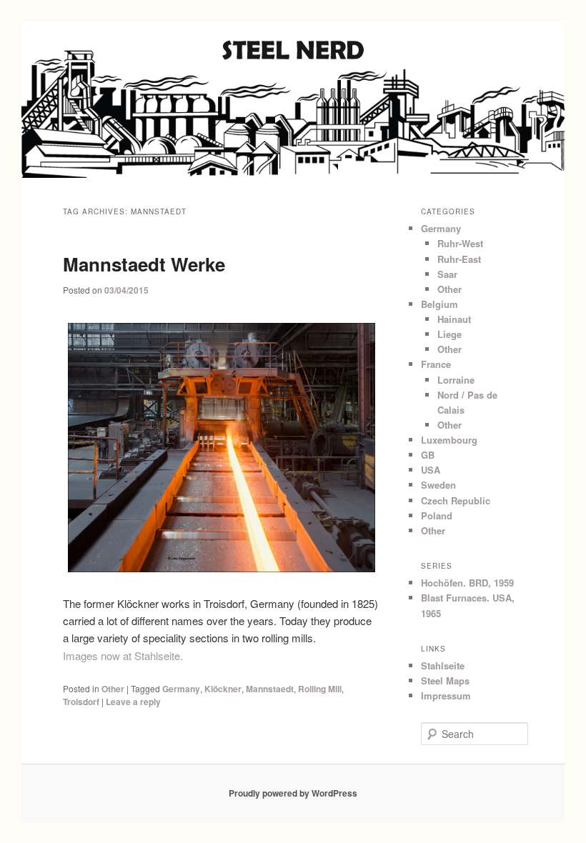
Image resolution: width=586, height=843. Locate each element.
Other (112, 688)
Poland (436, 515)
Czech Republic (455, 500)
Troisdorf (81, 701)
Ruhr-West (460, 243)
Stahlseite (443, 665)
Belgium (439, 304)
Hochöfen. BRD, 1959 (467, 582)
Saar (447, 274)
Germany (181, 688)
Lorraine (456, 379)
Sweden (438, 485)
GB (427, 455)
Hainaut (454, 319)
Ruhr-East (459, 259)
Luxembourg (449, 440)
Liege (449, 334)
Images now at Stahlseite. (123, 655)
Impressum (446, 695)
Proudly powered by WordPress (293, 793)
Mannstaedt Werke (144, 264)
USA (430, 470)
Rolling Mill (320, 688)
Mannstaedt (270, 688)
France (436, 364)
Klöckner (223, 688)
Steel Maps (445, 680)
